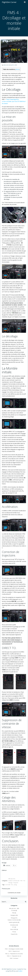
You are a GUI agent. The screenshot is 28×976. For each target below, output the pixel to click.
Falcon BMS (13, 929)
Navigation (13, 915)
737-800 (13, 910)
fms (12, 884)
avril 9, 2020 (14, 65)
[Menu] (24, 2)
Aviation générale (13, 922)
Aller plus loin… (13, 908)
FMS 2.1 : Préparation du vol (14, 956)
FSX (24, 880)
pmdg (15, 884)
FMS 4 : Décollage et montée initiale (14, 949)
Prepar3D (15, 882)
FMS (21, 880)
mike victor (6, 65)
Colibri (20, 971)
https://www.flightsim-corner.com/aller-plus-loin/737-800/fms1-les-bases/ (14, 101)
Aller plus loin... (12, 878)
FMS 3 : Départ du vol (14, 951)
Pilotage (10, 882)
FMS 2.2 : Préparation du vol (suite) (14, 953)
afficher (17, 69)
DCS (13, 927)
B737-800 (7, 884)
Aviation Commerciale (13, 880)
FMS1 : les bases (14, 958)
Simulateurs (13, 925)
